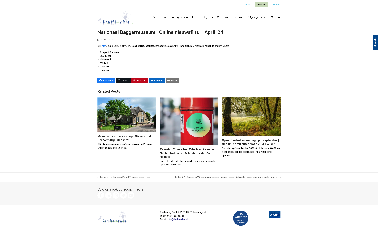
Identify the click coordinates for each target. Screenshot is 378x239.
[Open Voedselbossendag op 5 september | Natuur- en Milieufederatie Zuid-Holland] (251, 116)
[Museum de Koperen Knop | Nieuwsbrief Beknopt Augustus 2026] (126, 114)
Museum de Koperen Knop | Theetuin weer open (123, 177)
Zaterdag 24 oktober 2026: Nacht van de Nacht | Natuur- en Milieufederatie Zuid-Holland (187, 153)
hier (104, 45)
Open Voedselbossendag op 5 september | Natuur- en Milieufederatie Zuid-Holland (250, 142)
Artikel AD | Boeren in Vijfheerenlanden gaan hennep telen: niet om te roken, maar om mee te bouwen (226, 177)
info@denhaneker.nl (177, 219)
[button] (272, 17)
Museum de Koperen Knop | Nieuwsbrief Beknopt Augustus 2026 (124, 138)
